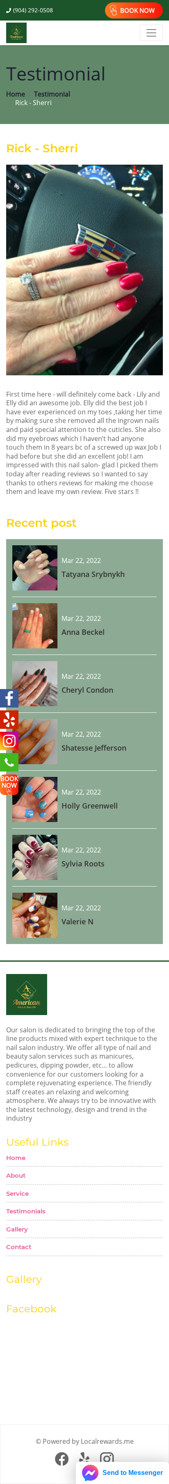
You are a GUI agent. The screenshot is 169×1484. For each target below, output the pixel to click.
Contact (18, 1247)
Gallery (17, 1229)
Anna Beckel (83, 632)
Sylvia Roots (83, 863)
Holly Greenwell (90, 806)
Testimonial (52, 94)
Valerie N (78, 921)
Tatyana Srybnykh (93, 574)
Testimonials (26, 1211)
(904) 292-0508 (33, 10)
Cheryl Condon (87, 690)
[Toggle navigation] (151, 33)
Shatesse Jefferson (94, 748)
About (15, 1175)
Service (17, 1193)
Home (15, 94)
